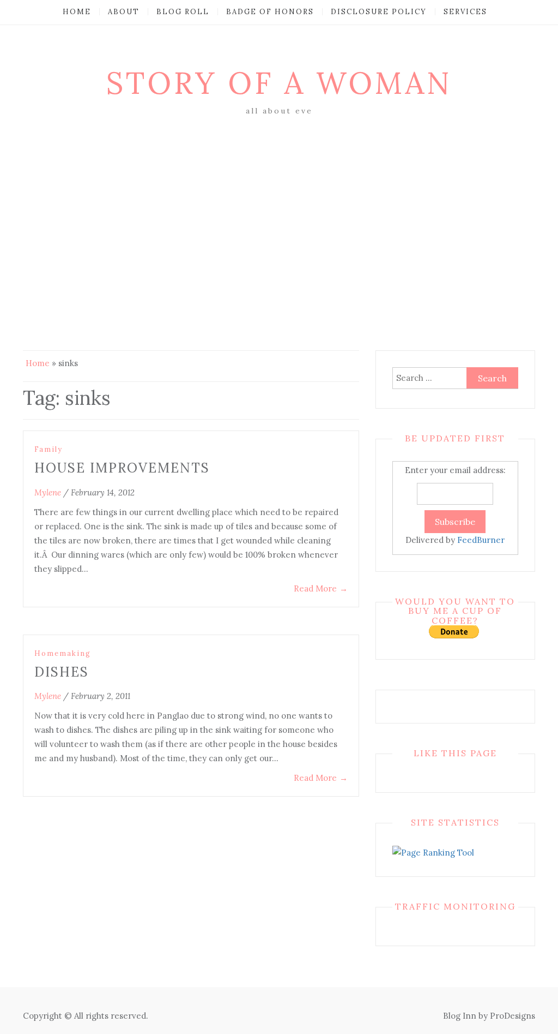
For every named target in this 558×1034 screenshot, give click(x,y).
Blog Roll (182, 11)
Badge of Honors (270, 11)
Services (465, 11)
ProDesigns (512, 1016)
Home (77, 11)
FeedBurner (481, 540)
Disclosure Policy (379, 11)
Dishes (61, 672)
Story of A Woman (279, 83)
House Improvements (122, 467)
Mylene (47, 492)
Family (48, 449)
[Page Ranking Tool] (433, 852)
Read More (321, 588)
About (124, 11)
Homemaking (62, 653)
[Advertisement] (279, 200)
